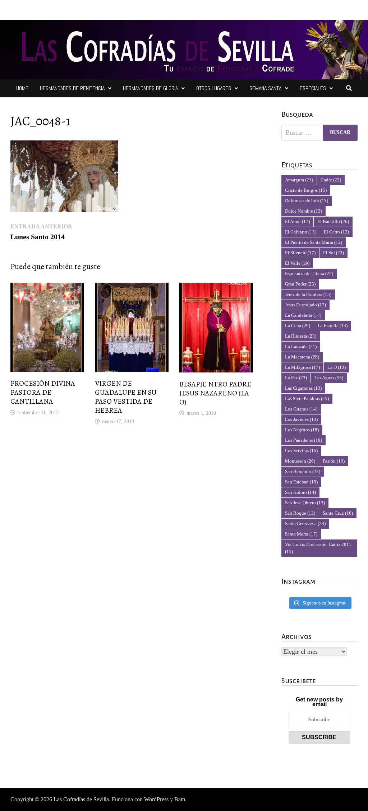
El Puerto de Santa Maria (313, 242)
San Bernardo (302, 471)
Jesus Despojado (305, 304)
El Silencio (300, 252)
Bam (179, 799)
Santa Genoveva (305, 523)
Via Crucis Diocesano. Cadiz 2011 (318, 548)
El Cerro (336, 232)
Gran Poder (300, 284)
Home (22, 88)
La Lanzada (301, 346)
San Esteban (301, 482)
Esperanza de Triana (309, 273)
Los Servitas (301, 450)
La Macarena (302, 357)
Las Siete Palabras (307, 398)
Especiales (313, 88)
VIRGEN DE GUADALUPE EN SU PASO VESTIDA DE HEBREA (126, 397)
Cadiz (331, 179)
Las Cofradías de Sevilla (81, 799)
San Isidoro (300, 492)
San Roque (300, 513)
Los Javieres (301, 419)
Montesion (300, 461)
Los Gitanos (301, 409)
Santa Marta (301, 534)
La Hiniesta (300, 336)
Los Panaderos (303, 440)
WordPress (156, 799)
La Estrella (333, 325)
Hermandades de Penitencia (72, 88)
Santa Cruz (338, 513)
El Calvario (300, 232)
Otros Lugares (213, 88)
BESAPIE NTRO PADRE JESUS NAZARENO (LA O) (215, 393)
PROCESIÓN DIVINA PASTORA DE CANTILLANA (42, 392)
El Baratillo (333, 221)
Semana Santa (265, 88)
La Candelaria (303, 315)
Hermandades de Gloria (150, 88)
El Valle (297, 263)
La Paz (296, 377)
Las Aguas (328, 377)
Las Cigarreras (303, 388)
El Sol (333, 252)
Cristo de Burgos (306, 190)
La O (336, 367)
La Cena (297, 325)
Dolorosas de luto (306, 200)
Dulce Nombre (303, 211)
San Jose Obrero (305, 502)
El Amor (297, 221)
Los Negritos (302, 429)
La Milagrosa (302, 367)
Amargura (299, 179)
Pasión (334, 461)
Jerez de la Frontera (308, 294)
